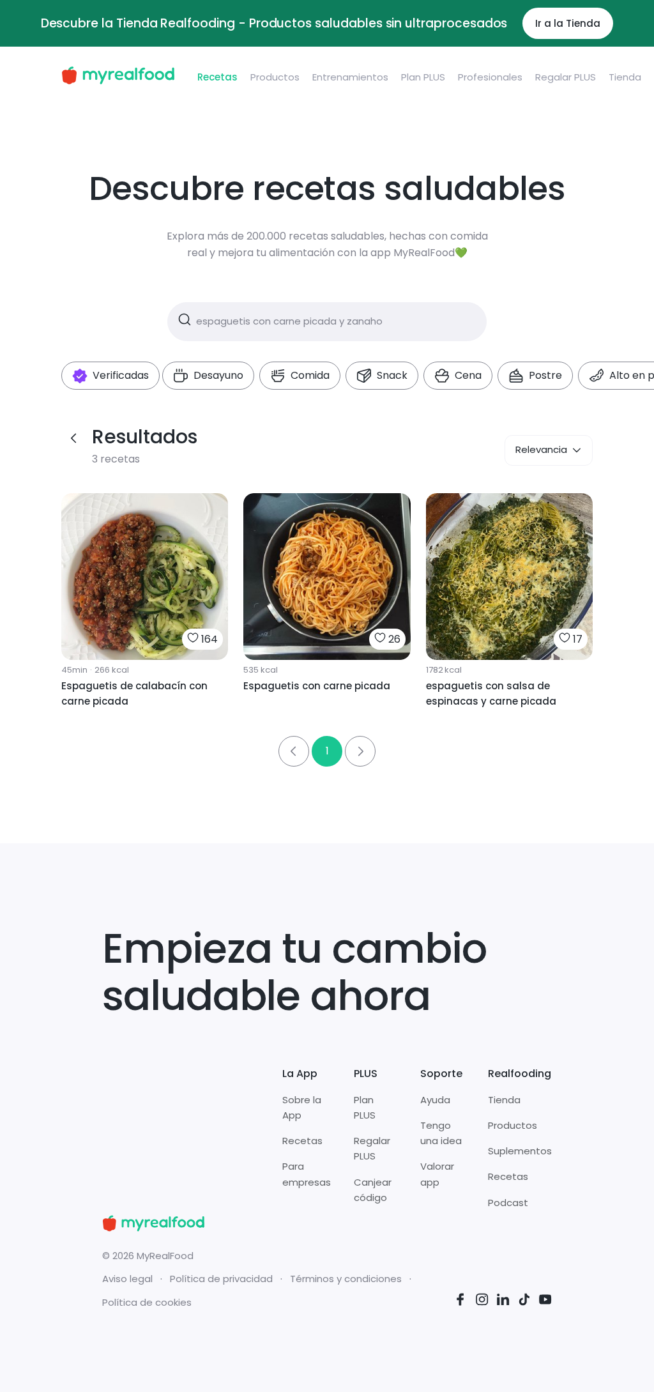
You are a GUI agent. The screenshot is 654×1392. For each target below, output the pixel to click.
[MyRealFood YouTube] (545, 1301)
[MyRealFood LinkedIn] (503, 1301)
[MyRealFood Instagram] (482, 1301)
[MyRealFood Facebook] (460, 1301)
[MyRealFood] (117, 77)
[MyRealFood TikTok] (524, 1301)
